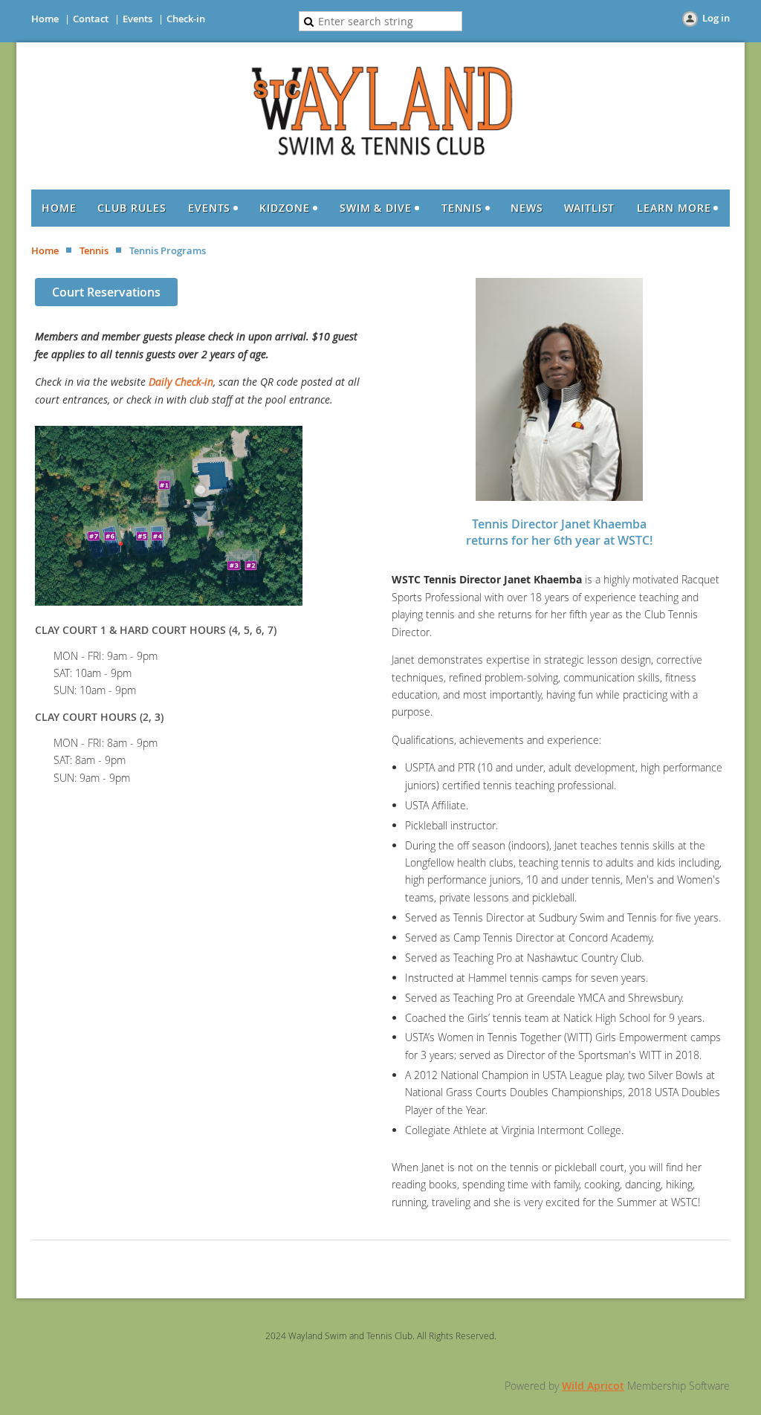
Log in (716, 18)
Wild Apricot (593, 1386)
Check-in (185, 18)
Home (45, 18)
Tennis (94, 250)
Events (137, 18)
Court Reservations (106, 292)
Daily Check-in (181, 382)
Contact (91, 18)
